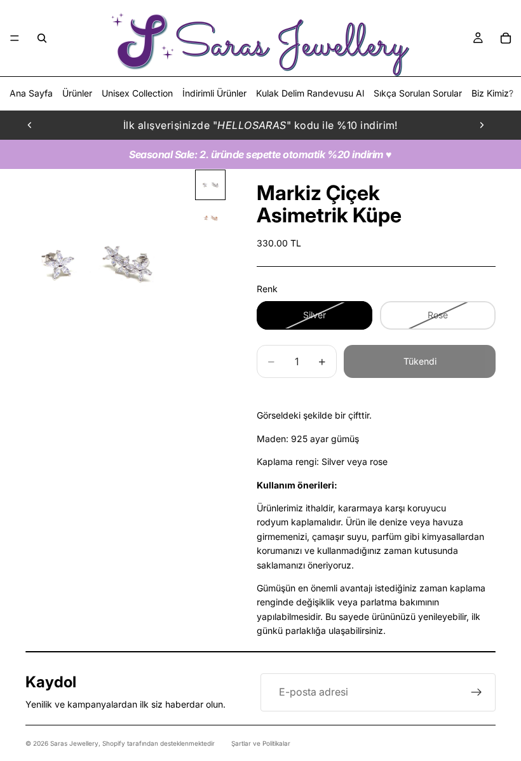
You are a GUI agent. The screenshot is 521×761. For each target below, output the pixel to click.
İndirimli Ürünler (214, 93)
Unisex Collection (137, 93)
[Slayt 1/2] (210, 185)
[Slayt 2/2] (210, 218)
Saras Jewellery (74, 743)
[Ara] (42, 38)
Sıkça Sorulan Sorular (418, 93)
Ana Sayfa (31, 93)
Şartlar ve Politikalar (260, 743)
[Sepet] (506, 38)
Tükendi (419, 361)
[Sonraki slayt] (482, 125)
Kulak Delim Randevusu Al (310, 93)
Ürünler (77, 93)
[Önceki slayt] (30, 125)
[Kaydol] (476, 692)
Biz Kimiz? (492, 93)
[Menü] (14, 38)
